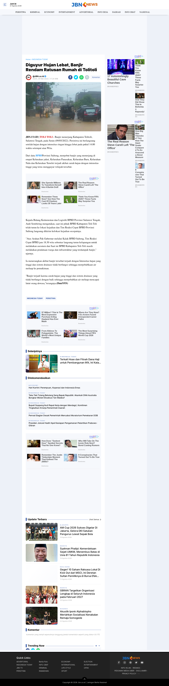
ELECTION (88, 662)
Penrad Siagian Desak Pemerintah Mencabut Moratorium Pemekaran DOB (63, 415)
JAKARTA (65, 525)
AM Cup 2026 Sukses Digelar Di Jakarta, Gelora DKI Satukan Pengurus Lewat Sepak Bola (78, 531)
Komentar (96, 77)
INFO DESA (103, 12)
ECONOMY (49, 12)
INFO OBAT (130, 12)
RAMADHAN (44, 671)
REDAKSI (136, 668)
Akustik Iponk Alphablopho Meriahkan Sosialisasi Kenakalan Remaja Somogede (79, 614)
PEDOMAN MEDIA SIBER (124, 671)
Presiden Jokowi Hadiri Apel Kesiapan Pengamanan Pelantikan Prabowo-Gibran (63, 424)
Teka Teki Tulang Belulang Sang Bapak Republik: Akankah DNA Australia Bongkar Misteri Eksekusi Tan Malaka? (63, 396)
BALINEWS (65, 567)
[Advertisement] (84, 34)
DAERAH (116, 12)
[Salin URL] (87, 77)
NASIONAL (145, 12)
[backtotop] (84, 679)
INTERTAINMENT (67, 12)
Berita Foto (43, 662)
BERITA (64, 546)
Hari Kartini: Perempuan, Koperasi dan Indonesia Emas (54, 387)
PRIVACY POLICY (129, 673)
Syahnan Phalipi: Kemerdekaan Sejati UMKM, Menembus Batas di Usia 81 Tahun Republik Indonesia (80, 552)
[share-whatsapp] (81, 77)
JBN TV (19, 668)
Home (28, 59)
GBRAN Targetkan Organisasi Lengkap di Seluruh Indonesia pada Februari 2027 (77, 593)
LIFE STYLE (66, 668)
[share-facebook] (70, 77)
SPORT (64, 671)
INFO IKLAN (126, 668)
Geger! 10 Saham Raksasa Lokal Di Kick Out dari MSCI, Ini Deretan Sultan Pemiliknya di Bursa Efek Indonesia (80, 573)
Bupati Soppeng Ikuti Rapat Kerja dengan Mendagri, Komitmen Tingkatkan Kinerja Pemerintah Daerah (58, 406)
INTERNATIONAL (68, 665)
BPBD (39, 155)
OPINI (86, 668)
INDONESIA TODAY (35, 298)
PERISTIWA (20, 12)
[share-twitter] (76, 77)
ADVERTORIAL (86, 12)
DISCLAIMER (141, 671)
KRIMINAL (35, 12)
